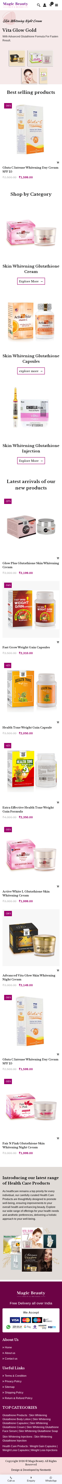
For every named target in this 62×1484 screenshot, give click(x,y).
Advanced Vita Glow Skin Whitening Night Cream (28, 977)
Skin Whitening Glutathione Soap (38, 1431)
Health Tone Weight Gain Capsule (27, 727)
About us (10, 1353)
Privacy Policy (13, 1381)
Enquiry (31, 1480)
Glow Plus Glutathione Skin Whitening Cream (30, 565)
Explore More (31, 281)
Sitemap (10, 1387)
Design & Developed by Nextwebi (31, 1470)
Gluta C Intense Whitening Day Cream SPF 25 (30, 169)
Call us (11, 1480)
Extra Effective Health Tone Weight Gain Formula (28, 809)
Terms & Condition (15, 1375)
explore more (31, 371)
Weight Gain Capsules (43, 1446)
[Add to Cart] (58, 162)
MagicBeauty (36, 1461)
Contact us (11, 1358)
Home (8, 1347)
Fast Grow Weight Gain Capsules (26, 647)
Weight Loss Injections (44, 1450)
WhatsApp (51, 1480)
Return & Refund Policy (18, 1398)
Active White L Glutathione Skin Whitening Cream (26, 893)
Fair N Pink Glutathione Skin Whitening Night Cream (23, 1145)
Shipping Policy (14, 1392)
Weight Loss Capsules (15, 1450)
